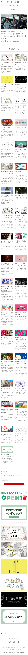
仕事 (7, 41)
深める (2, 41)
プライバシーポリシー (11, 649)
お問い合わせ (22, 647)
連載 (14, 5)
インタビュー (19, 5)
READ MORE (14, 483)
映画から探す (8, 5)
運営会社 (19, 649)
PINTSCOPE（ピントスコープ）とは (10, 647)
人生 (11, 41)
